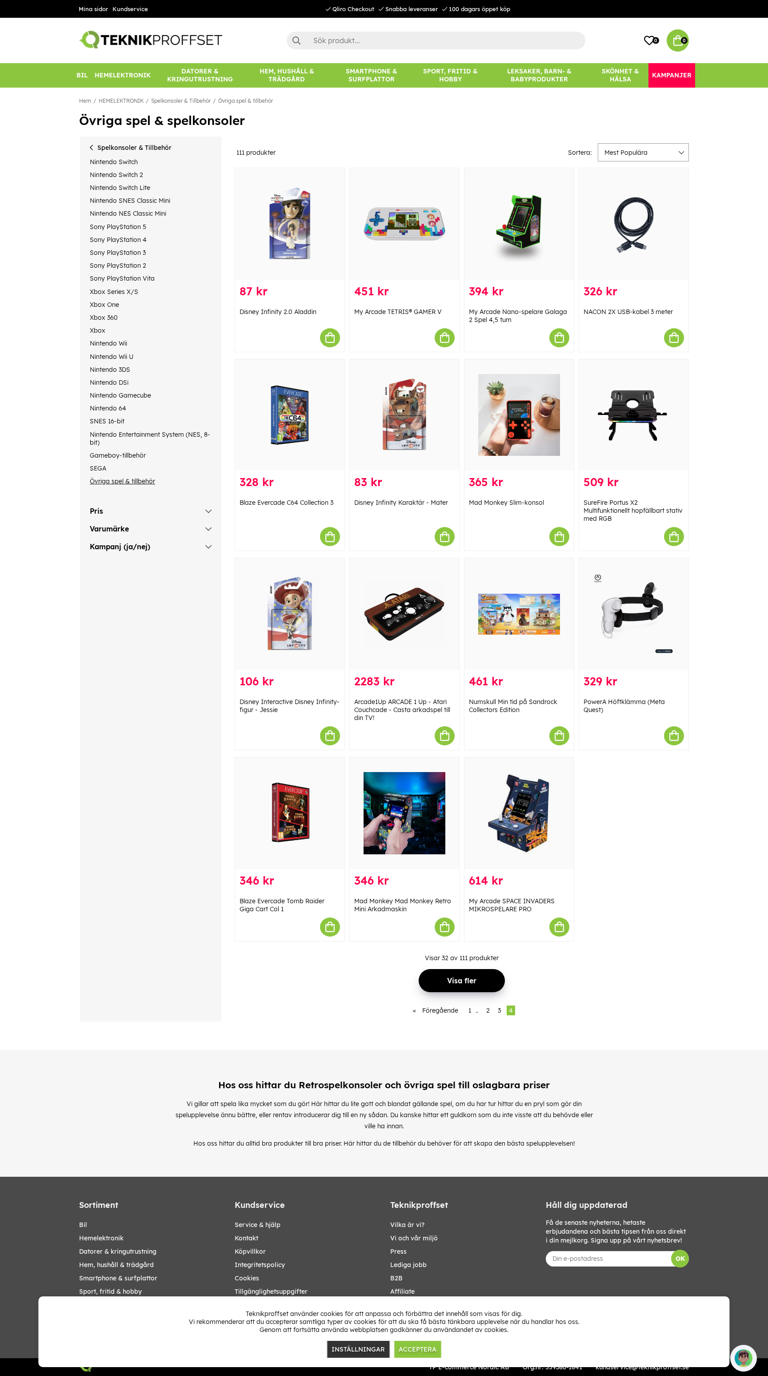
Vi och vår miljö (414, 1238)
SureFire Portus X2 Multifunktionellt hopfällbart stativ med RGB (633, 511)
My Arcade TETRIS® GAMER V (398, 312)
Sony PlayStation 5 (118, 227)
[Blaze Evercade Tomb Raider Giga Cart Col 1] (289, 813)
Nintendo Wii (108, 343)
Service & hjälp (257, 1225)
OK (680, 1259)
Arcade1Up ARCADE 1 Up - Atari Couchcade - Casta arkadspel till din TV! (402, 710)
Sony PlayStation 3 (118, 253)
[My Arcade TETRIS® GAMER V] (404, 224)
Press (398, 1251)
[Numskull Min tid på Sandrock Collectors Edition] (519, 614)
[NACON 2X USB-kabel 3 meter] (633, 224)
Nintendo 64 (108, 408)
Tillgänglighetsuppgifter (271, 1291)
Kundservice (130, 8)
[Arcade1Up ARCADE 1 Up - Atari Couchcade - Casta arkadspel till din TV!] (404, 614)
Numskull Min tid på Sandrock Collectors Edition (513, 706)
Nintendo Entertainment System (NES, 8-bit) (150, 439)
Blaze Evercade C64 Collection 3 (286, 503)
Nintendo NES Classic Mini (128, 213)
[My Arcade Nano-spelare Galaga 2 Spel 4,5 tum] (519, 224)
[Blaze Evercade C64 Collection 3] (289, 415)
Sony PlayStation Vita (122, 278)
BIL (83, 1225)
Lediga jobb (408, 1265)
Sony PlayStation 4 (118, 240)
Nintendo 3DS (110, 370)
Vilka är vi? (407, 1225)
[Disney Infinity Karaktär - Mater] (404, 415)
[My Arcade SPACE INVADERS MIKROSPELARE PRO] (519, 813)
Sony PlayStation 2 (118, 266)
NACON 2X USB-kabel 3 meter (628, 312)
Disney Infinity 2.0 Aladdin (278, 312)
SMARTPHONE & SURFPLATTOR (118, 1278)
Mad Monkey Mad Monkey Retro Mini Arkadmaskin (402, 905)
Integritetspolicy (260, 1265)
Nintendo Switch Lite (120, 188)
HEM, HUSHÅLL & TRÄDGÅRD (116, 1265)
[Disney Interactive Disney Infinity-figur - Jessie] (289, 614)
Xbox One (104, 305)
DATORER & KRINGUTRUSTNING (117, 1251)
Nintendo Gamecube (120, 395)
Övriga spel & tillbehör (245, 100)
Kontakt (246, 1238)
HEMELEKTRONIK (121, 100)
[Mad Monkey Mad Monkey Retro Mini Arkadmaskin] (404, 813)
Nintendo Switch (114, 162)
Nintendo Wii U (111, 357)
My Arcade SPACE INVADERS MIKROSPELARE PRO (512, 905)
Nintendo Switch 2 (116, 175)
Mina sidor (93, 8)
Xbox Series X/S (114, 292)
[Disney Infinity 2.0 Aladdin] (289, 224)
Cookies (247, 1278)
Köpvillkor (250, 1251)
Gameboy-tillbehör (118, 455)
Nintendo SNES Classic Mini (130, 201)
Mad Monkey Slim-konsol (506, 503)
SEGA (98, 468)
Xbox (97, 330)
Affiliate (402, 1291)
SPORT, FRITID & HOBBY (110, 1291)
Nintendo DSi (109, 382)
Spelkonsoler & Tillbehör (181, 100)
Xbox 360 (104, 318)
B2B (396, 1278)
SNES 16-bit (107, 421)
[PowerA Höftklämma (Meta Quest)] (633, 614)
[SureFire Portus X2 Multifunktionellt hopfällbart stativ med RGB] (633, 415)
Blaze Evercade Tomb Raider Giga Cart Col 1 (282, 905)
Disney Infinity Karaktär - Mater (401, 503)
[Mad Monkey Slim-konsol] (519, 415)
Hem (85, 100)
